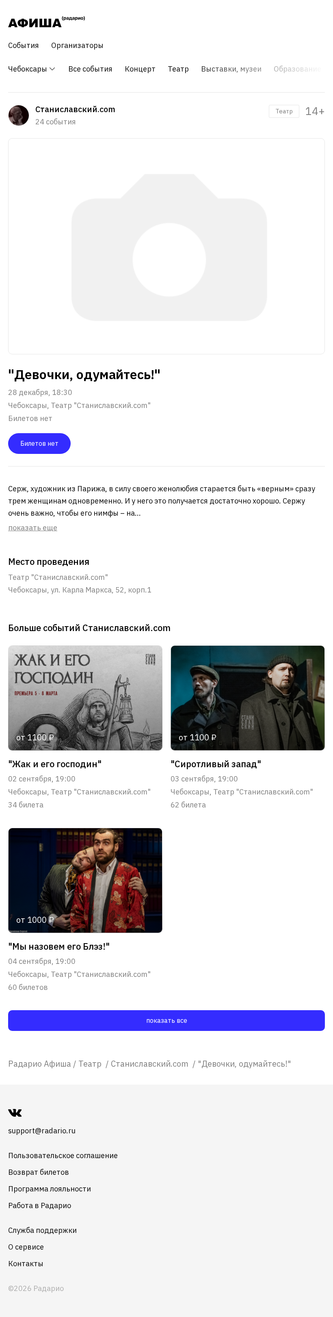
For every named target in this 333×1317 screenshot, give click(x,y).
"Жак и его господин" (55, 764)
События (23, 45)
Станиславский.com (150, 1063)
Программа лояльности (49, 1189)
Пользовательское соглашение (63, 1155)
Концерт (140, 69)
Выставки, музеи (231, 69)
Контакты (25, 1263)
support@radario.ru (42, 1130)
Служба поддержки (42, 1230)
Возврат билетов (38, 1172)
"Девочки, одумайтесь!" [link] (244, 1063)
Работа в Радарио (39, 1205)
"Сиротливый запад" (216, 764)
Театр (178, 69)
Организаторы (77, 45)
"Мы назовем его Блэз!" (59, 946)
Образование (297, 69)
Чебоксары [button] (28, 69)
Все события (90, 69)
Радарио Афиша (39, 1063)
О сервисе (26, 1247)
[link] (39, 1063)
